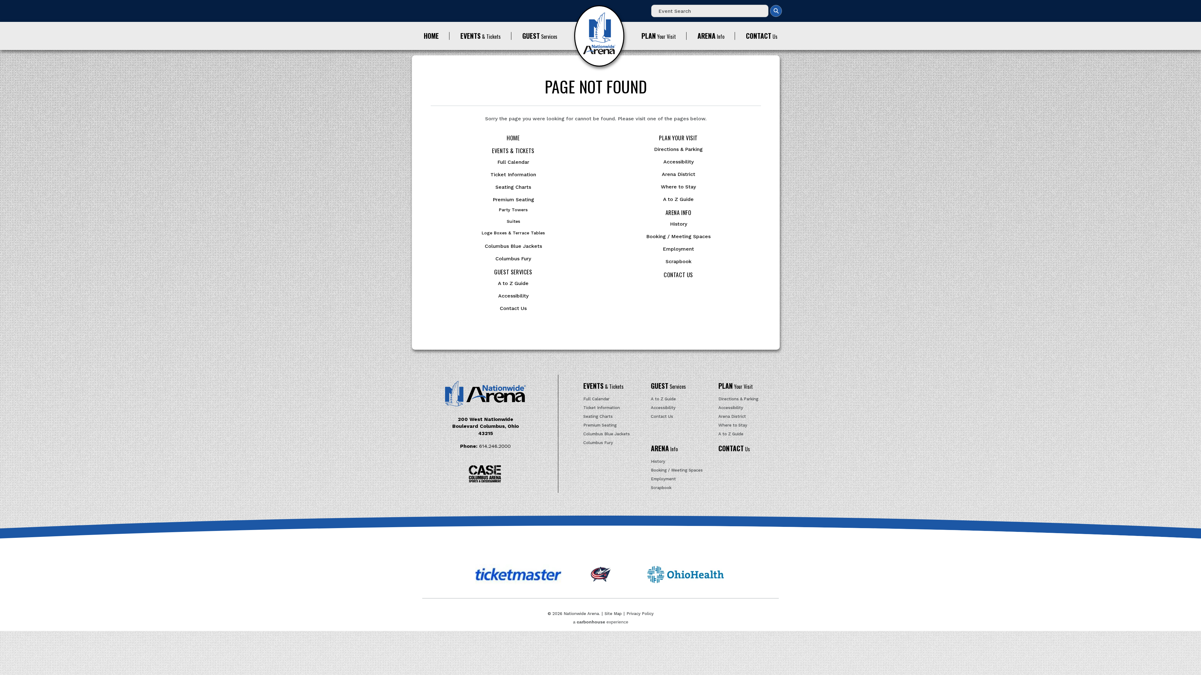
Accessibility (513, 296)
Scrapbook (679, 261)
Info (710, 36)
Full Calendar (513, 162)
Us (762, 36)
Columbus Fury (513, 259)
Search (776, 11)
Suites (513, 221)
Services (539, 36)
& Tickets (480, 36)
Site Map (613, 613)
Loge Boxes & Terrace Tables (513, 232)
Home (513, 138)
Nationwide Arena (599, 36)
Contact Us (513, 308)
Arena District (678, 174)
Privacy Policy (640, 613)
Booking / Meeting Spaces (678, 236)
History (678, 224)
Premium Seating (513, 199)
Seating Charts (513, 187)
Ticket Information (513, 175)
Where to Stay (678, 187)
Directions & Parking (678, 149)
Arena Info (679, 212)
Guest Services (513, 272)
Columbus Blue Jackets (513, 246)
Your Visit (658, 36)
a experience (600, 621)
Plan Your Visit (678, 138)
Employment (678, 249)
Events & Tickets (513, 151)
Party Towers (513, 209)
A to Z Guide (513, 283)
